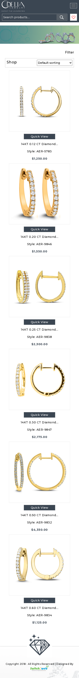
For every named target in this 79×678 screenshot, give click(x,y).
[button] (14, 23)
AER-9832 (44, 522)
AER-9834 (44, 615)
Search (62, 17)
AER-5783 (44, 151)
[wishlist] (73, 17)
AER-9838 (44, 337)
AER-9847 (44, 429)
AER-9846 (44, 244)
